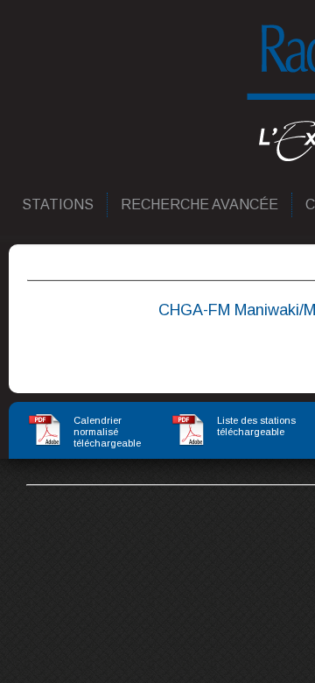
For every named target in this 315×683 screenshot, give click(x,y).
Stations (59, 204)
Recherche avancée (200, 204)
